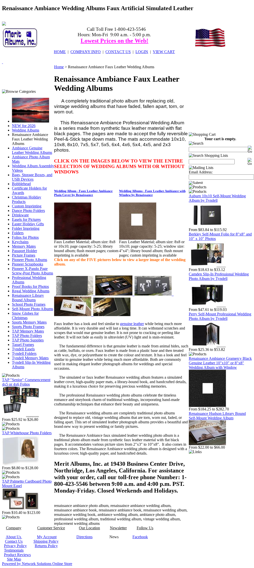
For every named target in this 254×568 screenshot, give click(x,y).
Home (59, 67)
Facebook (140, 537)
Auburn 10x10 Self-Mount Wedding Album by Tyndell (217, 198)
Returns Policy (46, 546)
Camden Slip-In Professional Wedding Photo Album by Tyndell (219, 276)
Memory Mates (24, 246)
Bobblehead (21, 184)
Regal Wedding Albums (30, 291)
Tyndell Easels (23, 349)
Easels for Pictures (26, 219)
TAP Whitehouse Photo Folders (27, 433)
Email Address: (201, 172)
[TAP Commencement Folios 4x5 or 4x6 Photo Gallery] (20, 416)
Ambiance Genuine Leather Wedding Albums (32, 150)
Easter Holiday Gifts (28, 224)
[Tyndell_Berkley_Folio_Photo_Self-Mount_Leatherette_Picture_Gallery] (207, 266)
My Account (47, 537)
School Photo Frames (28, 304)
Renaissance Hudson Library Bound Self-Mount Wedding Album (217, 415)
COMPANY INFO (85, 52)
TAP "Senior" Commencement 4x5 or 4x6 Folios (26, 382)
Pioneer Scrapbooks (27, 264)
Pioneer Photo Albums (29, 260)
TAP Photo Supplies (28, 340)
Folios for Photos (25, 237)
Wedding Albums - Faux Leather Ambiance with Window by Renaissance (152, 193)
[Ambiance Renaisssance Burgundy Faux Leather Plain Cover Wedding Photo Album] (72, 238)
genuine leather (132, 324)
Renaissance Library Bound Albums (28, 297)
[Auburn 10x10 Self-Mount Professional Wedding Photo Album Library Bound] (207, 226)
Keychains (20, 242)
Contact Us (14, 541)
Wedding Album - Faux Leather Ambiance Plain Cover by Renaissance (83, 193)
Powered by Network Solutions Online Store (37, 564)
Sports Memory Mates (29, 322)
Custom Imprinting (26, 206)
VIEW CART (164, 52)
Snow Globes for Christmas (25, 315)
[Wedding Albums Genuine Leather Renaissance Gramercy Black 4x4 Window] (207, 405)
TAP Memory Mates (28, 331)
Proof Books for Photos (30, 286)
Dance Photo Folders (28, 210)
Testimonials (14, 550)
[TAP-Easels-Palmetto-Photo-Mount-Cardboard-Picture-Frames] (20, 509)
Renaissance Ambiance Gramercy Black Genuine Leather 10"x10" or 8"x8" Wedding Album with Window (220, 362)
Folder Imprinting (25, 228)
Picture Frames (23, 255)
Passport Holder (24, 251)
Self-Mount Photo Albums (32, 309)
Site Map (14, 559)
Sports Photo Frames (28, 327)
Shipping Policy (46, 541)
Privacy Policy (15, 546)
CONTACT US (118, 52)
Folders (18, 233)
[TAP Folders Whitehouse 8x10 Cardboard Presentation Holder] (20, 464)
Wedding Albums (25, 130)
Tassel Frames (23, 344)
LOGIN (141, 52)
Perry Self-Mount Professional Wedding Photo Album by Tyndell (220, 316)
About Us (14, 537)
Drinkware (20, 215)
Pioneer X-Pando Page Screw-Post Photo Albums (32, 271)
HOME (60, 52)
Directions (84, 537)
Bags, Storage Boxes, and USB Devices (32, 177)
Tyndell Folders (24, 353)
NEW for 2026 (23, 126)
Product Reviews (17, 555)
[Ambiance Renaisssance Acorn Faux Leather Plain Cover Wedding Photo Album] (137, 238)
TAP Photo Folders (27, 336)
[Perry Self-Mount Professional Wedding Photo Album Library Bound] (207, 346)
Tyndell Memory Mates (30, 358)
